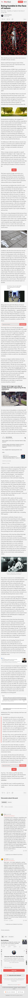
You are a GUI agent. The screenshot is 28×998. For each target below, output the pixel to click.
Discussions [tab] (11, 936)
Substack (8, 995)
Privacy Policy (14, 981)
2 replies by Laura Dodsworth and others (13, 854)
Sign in (25, 1)
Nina (5, 814)
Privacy (15, 987)
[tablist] (6, 802)
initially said (18, 368)
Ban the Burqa (5, 940)
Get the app (20, 992)
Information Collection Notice (16, 979)
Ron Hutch (6, 859)
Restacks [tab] (10, 802)
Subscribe (20, 1)
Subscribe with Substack (15, 975)
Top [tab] (2, 936)
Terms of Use (20, 978)
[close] (24, 951)
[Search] (25, 936)
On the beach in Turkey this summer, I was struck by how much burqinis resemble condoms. (10, 942)
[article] (14, 943)
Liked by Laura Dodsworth (9, 815)
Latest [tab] (6, 936)
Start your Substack (10, 992)
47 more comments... (5, 930)
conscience (3, 780)
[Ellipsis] (26, 814)
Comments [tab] (4, 802)
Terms (19, 987)
